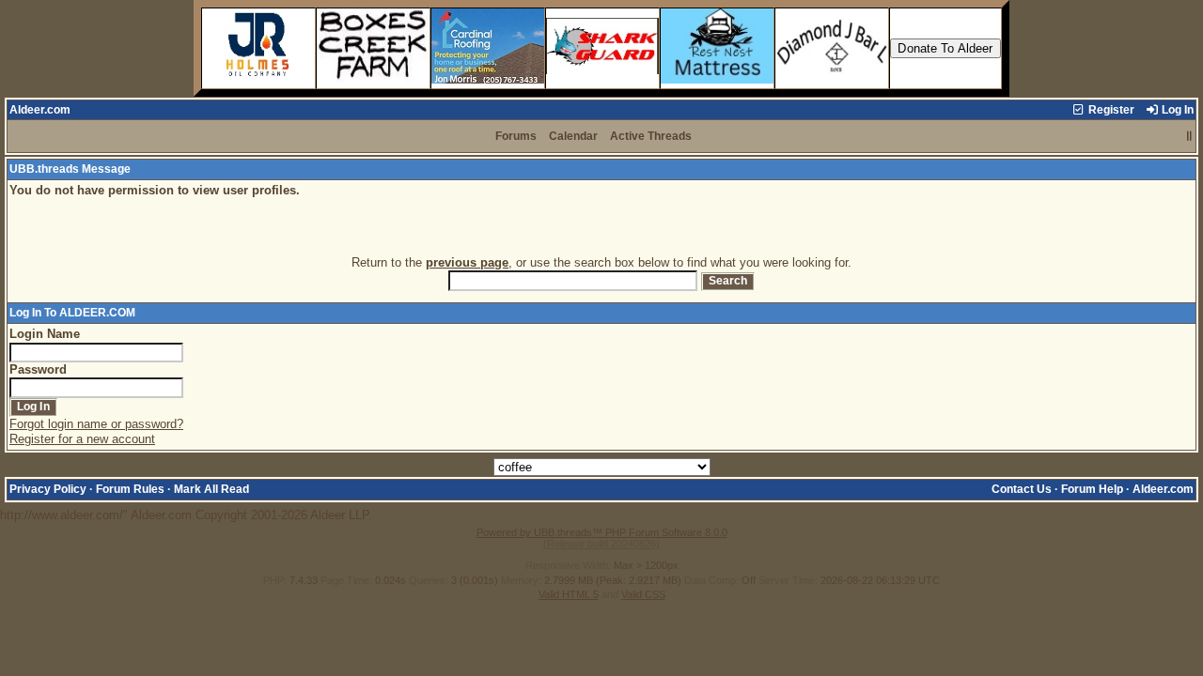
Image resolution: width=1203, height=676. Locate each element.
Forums (516, 136)
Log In (1176, 109)
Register (1110, 109)
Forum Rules (130, 489)
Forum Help (1092, 489)
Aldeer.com (39, 109)
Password (38, 369)
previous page (467, 262)
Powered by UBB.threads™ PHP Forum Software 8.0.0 (602, 532)
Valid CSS (643, 594)
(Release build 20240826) (601, 543)
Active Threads (651, 136)
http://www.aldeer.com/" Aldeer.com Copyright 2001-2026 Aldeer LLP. (597, 351)
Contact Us (1022, 489)
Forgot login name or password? (96, 424)
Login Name (44, 334)
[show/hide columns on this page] (1189, 136)
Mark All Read (211, 489)
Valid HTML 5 (569, 594)
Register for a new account (82, 439)
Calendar (573, 136)
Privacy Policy (47, 489)
